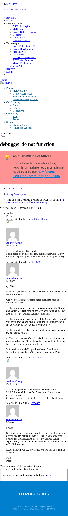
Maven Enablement (22, 63)
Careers (16, 108)
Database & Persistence (24, 57)
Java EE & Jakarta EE (24, 46)
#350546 (36, 262)
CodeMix (17, 34)
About (16, 105)
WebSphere (18, 54)
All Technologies (21, 26)
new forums (47, 171)
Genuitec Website (21, 40)
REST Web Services (23, 60)
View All (17, 66)
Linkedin (40, 487)
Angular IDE (19, 37)
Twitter (16, 119)
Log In (9, 71)
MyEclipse (18, 29)
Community (12, 113)
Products (10, 88)
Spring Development (23, 49)
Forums (10, 20)
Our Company (13, 102)
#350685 (35, 403)
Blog (15, 116)
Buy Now (11, 17)
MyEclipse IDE (20, 91)
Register (10, 68)
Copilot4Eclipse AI (22, 93)
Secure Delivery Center (24, 32)
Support (10, 122)
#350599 (36, 357)
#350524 (36, 219)
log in (48, 475)
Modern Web (19, 51)
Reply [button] (44, 219)
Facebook (33, 487)
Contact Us (18, 110)
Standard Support (21, 125)
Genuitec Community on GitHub (36, 176)
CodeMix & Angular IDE (25, 99)
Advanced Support (22, 127)
